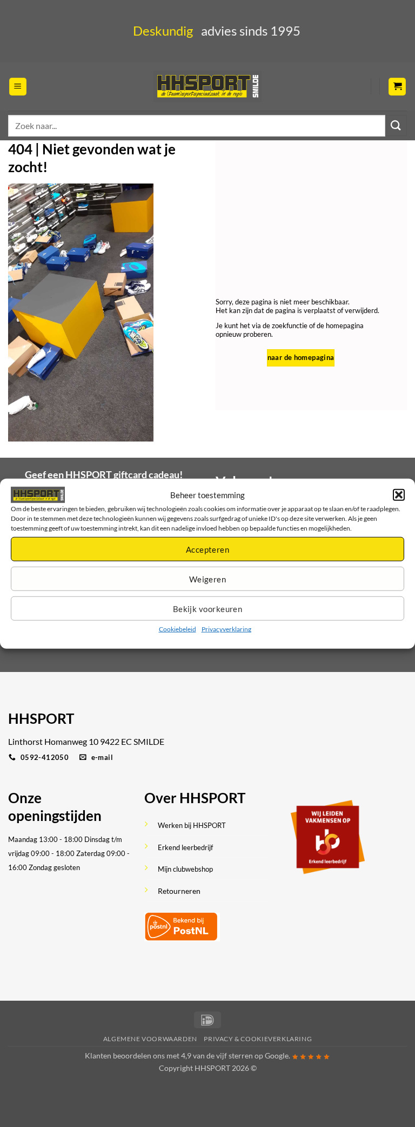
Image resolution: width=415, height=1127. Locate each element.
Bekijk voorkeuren (208, 609)
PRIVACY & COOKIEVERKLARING (258, 1039)
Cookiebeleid (177, 629)
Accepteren (208, 549)
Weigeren (207, 579)
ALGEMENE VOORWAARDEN (150, 1039)
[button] (398, 495)
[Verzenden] (396, 125)
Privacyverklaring (226, 629)
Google (277, 1055)
